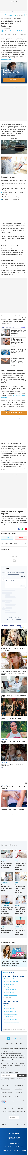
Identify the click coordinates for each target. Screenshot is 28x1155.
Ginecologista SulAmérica (10, 1006)
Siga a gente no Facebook (16, 1043)
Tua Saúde (3, 11)
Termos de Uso (18, 1092)
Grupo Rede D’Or (21, 1125)
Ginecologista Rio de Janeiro (11, 981)
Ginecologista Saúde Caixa (10, 1019)
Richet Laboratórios (14, 1150)
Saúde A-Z (9, 18)
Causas (9, 34)
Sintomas (3, 34)
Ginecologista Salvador (9, 987)
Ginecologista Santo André (10, 995)
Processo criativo (5, 1089)
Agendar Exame (20, 11)
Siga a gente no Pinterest (21, 1043)
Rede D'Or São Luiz (9, 1146)
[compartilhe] (19, 529)
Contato (17, 1096)
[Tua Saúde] (8, 15)
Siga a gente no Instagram (12, 1043)
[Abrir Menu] (2, 15)
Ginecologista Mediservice (10, 1011)
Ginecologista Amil (8, 1016)
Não (21, 537)
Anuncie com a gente (6, 1096)
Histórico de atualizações (9, 543)
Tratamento (23, 34)
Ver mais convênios (7, 1024)
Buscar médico (11, 11)
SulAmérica (5, 1150)
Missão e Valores (19, 1085)
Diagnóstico (15, 34)
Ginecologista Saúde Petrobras (11, 1022)
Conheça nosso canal (7, 1043)
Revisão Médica (18, 1089)
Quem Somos (4, 1085)
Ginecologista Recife (9, 992)
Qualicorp (23, 1150)
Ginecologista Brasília (9, 984)
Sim (8, 537)
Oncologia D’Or (19, 1146)
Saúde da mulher (17, 18)
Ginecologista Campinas (10, 989)
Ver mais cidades (7, 997)
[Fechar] (17, 1)
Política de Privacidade (6, 1092)
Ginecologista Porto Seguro (10, 1014)
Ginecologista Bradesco (9, 1008)
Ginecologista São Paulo (10, 978)
